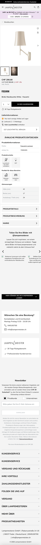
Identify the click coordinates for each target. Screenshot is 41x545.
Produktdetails (10, 209)
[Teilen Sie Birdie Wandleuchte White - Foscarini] (37, 32)
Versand (7, 498)
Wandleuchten (9, 22)
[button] (4, 71)
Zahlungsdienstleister (16, 483)
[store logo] (14, 7)
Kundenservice (11, 453)
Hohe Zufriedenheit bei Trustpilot (24, 2)
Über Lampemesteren (14, 506)
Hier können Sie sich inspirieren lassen (19, 296)
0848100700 (33, 534)
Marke (6, 223)
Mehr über (8, 513)
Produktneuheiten (13, 521)
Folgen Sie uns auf (13, 491)
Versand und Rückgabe (16, 468)
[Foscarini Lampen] (12, 91)
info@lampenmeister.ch (17, 329)
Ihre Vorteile (10, 476)
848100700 (12, 325)
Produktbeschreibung (14, 216)
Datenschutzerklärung (26, 439)
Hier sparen (24, 14)
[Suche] (34, 7)
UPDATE (19, 16)
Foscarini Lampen (26, 146)
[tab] (20, 453)
